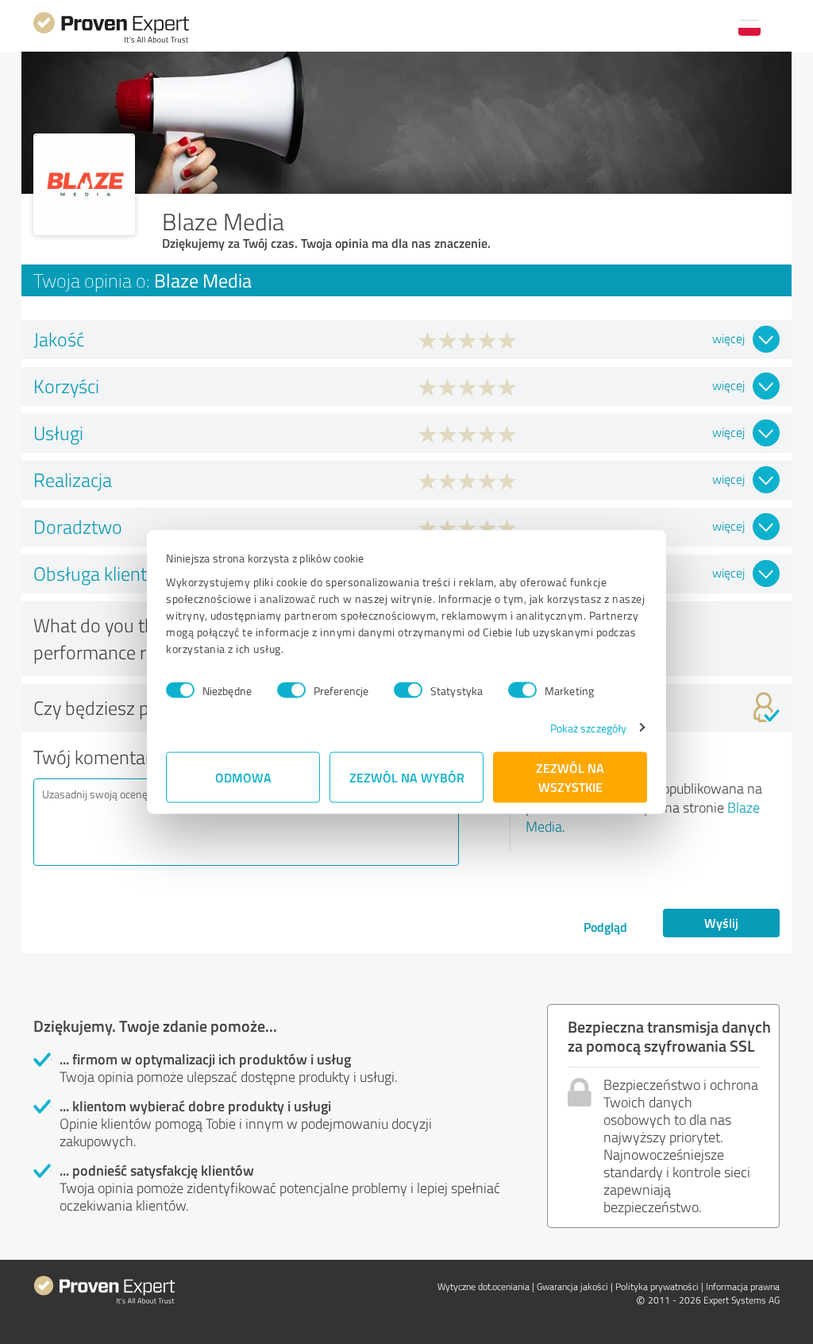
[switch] (291, 690)
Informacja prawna (743, 1286)
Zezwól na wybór (406, 776)
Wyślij (721, 922)
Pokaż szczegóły (588, 727)
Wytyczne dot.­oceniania (483, 1286)
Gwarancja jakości (572, 1286)
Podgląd (605, 926)
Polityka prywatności (657, 1286)
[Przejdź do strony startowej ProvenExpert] (111, 40)
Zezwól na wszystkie (570, 776)
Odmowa (243, 776)
